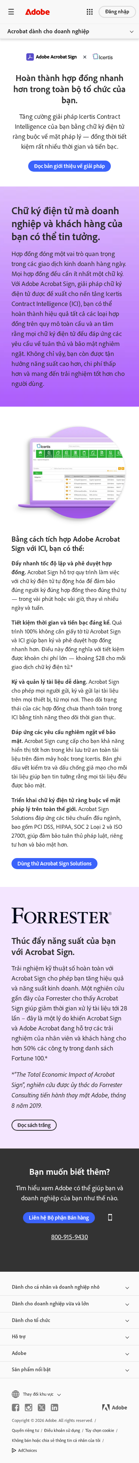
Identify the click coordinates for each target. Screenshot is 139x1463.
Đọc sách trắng (34, 1125)
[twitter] (41, 1407)
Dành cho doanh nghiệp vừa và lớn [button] (50, 1304)
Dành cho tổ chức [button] (31, 1320)
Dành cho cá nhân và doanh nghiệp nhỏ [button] (56, 1287)
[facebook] (15, 1407)
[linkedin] (54, 1407)
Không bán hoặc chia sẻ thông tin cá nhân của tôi (56, 1440)
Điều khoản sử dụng (62, 1430)
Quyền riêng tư (25, 1430)
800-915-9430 (69, 1237)
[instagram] (28, 1407)
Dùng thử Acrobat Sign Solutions (54, 863)
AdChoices (27, 1450)
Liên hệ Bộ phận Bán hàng (59, 1217)
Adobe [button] (19, 1353)
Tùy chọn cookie (99, 1430)
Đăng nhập (117, 12)
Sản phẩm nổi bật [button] (31, 1369)
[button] (90, 12)
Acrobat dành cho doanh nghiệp (48, 31)
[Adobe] (37, 11)
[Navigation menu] (11, 11)
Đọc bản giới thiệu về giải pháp (69, 166)
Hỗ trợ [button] (19, 1336)
